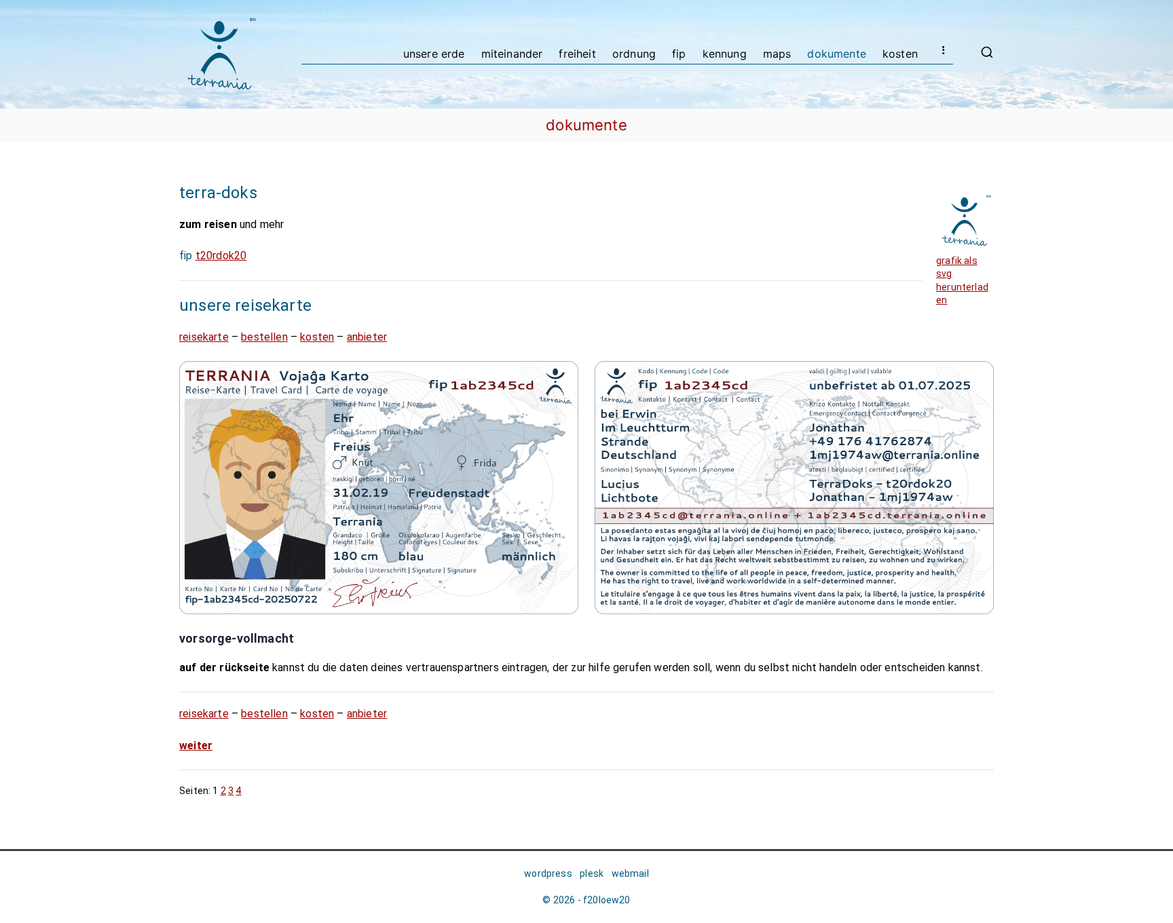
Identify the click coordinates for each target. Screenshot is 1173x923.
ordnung (634, 53)
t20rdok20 (221, 255)
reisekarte (204, 337)
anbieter (367, 337)
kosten (900, 53)
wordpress (548, 873)
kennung (725, 53)
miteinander (512, 53)
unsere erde (434, 53)
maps (777, 53)
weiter (195, 745)
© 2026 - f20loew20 (586, 899)
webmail (630, 873)
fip (679, 53)
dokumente (836, 53)
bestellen (264, 337)
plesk (591, 873)
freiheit (577, 53)
